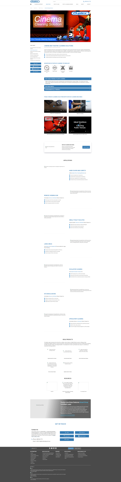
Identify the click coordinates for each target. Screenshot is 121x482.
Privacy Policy (58, 453)
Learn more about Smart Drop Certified (67, 415)
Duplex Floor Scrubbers (81, 453)
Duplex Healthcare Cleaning (69, 455)
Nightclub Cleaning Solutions (34, 53)
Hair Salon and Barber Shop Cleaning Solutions (35, 58)
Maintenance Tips (82, 451)
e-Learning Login (58, 455)
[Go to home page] (30, 4)
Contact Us (71, 448)
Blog (77, 4)
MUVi (65, 458)
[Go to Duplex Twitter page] (51, 448)
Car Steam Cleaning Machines (69, 454)
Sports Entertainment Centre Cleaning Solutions (35, 48)
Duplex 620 (54, 246)
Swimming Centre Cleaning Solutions (35, 60)
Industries (35, 8)
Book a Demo (77, 448)
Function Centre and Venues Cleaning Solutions (35, 52)
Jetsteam (55, 198)
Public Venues (41, 8)
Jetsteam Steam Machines (82, 454)
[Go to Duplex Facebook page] (49, 448)
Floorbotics (66, 453)
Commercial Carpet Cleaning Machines (48, 453)
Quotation (44, 458)
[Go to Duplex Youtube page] (55, 448)
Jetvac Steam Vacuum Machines (82, 455)
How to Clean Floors (46, 455)
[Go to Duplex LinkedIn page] (53, 448)
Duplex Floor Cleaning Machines (78, 173)
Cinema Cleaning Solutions (33, 50)
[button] (67, 78)
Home (31, 8)
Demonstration (45, 459)
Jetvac (50, 198)
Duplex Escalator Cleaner (76, 271)
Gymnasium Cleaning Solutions (34, 55)
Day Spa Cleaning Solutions (34, 56)
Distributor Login (58, 454)
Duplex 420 (48, 246)
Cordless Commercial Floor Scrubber (48, 454)
